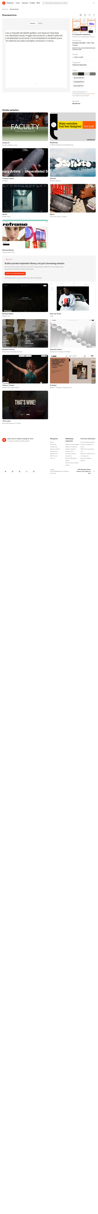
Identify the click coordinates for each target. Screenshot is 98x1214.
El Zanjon (53, 385)
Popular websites (70, 449)
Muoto (58, 181)
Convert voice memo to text (83, 472)
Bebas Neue (15, 387)
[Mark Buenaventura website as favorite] (89, 15)
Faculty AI (5, 143)
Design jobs (53, 446)
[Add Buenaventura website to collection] (85, 15)
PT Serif (18, 423)
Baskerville (6, 387)
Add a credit (78, 57)
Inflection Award (56, 349)
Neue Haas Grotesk (9, 352)
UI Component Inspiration (81, 34)
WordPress (76, 103)
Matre (52, 214)
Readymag (54, 142)
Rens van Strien (55, 314)
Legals (52, 469)
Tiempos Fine (67, 387)
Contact (52, 458)
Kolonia (52, 181)
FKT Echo (53, 216)
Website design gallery (72, 444)
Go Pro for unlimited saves (15, 273)
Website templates (71, 446)
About (52, 442)
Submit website (55, 449)
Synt (13, 252)
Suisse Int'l (54, 352)
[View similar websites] (80, 15)
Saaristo (53, 178)
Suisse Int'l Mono (64, 352)
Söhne (52, 387)
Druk (4, 423)
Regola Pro (6, 316)
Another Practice (8, 349)
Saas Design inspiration (87, 442)
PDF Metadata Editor (84, 469)
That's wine (6, 421)
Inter (15, 145)
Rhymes (19, 352)
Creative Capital (8, 178)
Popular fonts (69, 451)
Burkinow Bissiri (7, 314)
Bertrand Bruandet (22, 441)
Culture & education (79, 65)
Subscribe (53, 444)
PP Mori (5, 181)
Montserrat (10, 423)
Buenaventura (14, 9)
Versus (4, 214)
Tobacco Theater (8, 385)
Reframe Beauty (8, 250)
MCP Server (54, 456)
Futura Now (6, 252)
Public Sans (6, 216)
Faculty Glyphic (7, 145)
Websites (5, 9)
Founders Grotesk (78, 43)
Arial (51, 316)
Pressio (64, 216)
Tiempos (58, 387)
